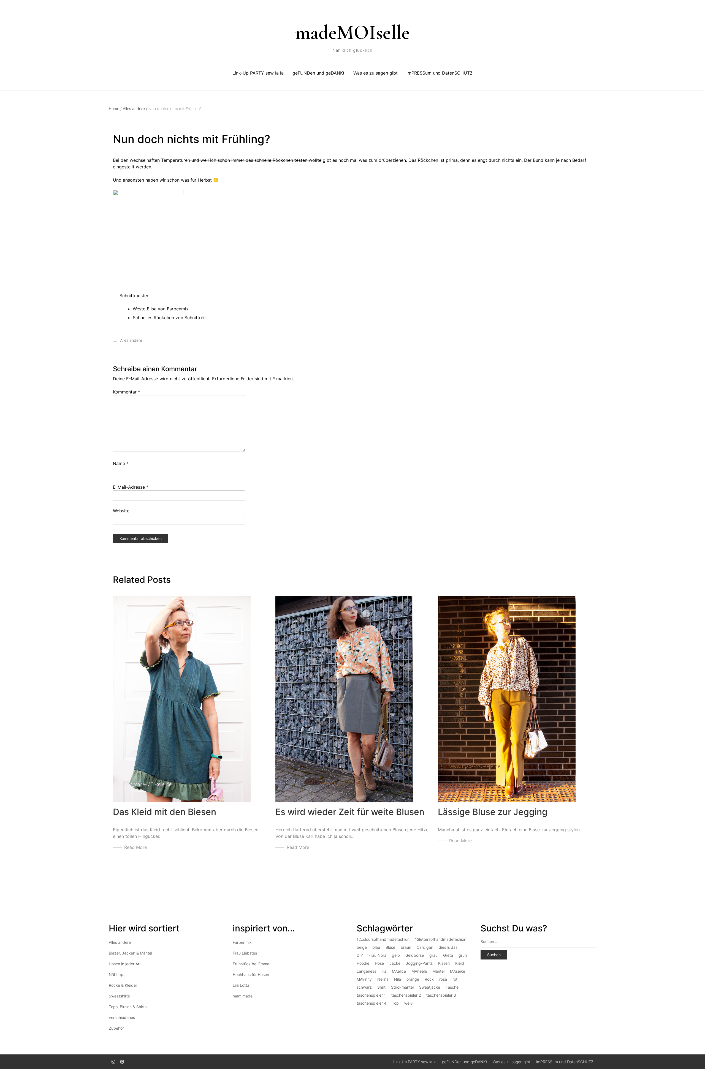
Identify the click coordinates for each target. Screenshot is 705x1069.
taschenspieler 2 (406, 995)
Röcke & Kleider (123, 985)
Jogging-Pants (419, 963)
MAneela (419, 971)
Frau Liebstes (245, 953)
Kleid (459, 963)
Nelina (383, 979)
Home (115, 108)
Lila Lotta (241, 985)
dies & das (448, 947)
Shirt (381, 987)
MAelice (399, 971)
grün (463, 955)
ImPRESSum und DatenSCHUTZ (439, 73)
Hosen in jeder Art (125, 963)
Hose (379, 963)
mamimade (243, 996)
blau (376, 947)
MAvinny (364, 979)
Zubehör (116, 1028)
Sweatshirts (119, 996)
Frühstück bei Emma (251, 963)
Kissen (444, 963)
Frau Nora (377, 955)
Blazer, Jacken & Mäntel (130, 953)
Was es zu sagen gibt (375, 73)
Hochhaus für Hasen (251, 974)
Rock (429, 979)
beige (362, 947)
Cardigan (425, 947)
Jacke (394, 963)
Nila (397, 979)
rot (454, 979)
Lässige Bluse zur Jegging (492, 811)
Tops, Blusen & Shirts (128, 1006)
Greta (448, 955)
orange (412, 979)
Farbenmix (242, 942)
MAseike (457, 971)
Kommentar (126, 392)
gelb (396, 955)
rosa (443, 979)
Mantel (438, 971)
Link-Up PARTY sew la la (258, 73)
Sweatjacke (429, 987)
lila (384, 971)
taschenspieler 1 (371, 995)
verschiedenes (122, 1017)
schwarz (364, 987)
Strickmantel (402, 987)
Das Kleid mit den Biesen (164, 811)
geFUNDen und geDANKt (318, 73)
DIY (360, 955)
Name (121, 463)
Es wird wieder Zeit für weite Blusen (349, 811)
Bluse (390, 947)
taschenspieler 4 (371, 1003)
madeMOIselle (352, 32)
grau (433, 955)
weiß (408, 1003)
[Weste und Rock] (148, 230)
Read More (135, 847)
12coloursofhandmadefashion (383, 939)
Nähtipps (117, 974)
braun (406, 947)
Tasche (452, 987)
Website (121, 510)
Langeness (366, 971)
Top (395, 1003)
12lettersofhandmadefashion (440, 939)
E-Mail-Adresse (130, 487)
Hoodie (363, 963)
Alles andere (135, 108)
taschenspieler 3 (441, 995)
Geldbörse (414, 955)
